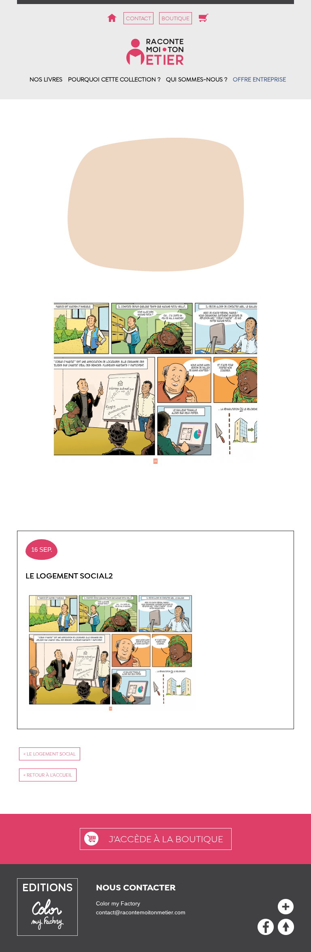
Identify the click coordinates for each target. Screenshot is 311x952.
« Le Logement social (49, 753)
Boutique (176, 18)
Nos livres (46, 80)
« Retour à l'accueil (47, 775)
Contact (138, 18)
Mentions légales (286, 907)
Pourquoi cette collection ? (114, 80)
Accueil (112, 18)
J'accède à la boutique (166, 839)
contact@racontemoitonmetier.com (140, 912)
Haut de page (266, 927)
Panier (204, 18)
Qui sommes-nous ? (196, 80)
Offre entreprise (259, 80)
